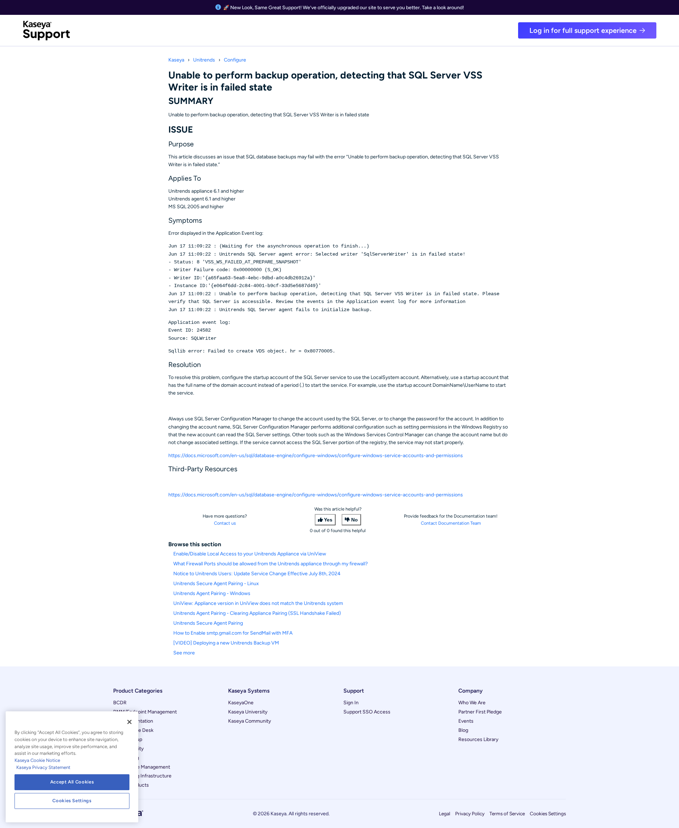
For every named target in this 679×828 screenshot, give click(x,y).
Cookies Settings (548, 813)
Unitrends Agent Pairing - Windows (211, 593)
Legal (444, 813)
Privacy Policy (469, 813)
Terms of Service (507, 813)
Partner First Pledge (480, 712)
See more (184, 653)
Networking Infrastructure (142, 776)
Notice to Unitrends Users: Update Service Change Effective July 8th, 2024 (257, 574)
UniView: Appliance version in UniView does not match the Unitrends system (258, 603)
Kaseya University (247, 712)
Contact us (225, 523)
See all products (131, 785)
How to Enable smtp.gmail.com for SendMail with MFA (232, 633)
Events (466, 721)
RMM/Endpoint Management (145, 712)
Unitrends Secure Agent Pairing (208, 623)
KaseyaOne (241, 703)
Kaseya (176, 60)
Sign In (351, 703)
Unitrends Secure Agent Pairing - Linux (216, 584)
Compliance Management (141, 767)
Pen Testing (126, 758)
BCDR (120, 703)
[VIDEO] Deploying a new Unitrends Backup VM (226, 643)
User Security (128, 749)
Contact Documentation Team (451, 523)
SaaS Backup (127, 739)
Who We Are (472, 703)
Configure (235, 60)
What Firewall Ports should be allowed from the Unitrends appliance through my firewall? (270, 564)
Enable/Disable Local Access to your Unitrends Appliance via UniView (249, 554)
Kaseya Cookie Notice (37, 760)
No (354, 520)
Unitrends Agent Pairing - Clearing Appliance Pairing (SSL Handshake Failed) (257, 613)
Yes (328, 520)
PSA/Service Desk (133, 730)
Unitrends (204, 60)
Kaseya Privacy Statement (43, 767)
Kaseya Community (249, 721)
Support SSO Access (366, 712)
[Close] (129, 722)
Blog (463, 730)
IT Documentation (133, 721)
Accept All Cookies (72, 782)
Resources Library (478, 739)
